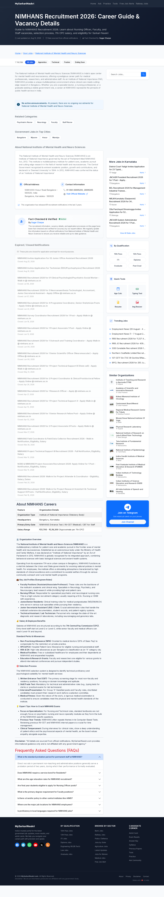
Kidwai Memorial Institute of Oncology (128, 397)
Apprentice (42, 62)
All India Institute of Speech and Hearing (129, 490)
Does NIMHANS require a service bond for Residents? (42, 773)
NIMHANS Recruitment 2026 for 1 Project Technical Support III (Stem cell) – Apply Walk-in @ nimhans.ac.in (57, 367)
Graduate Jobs (66, 854)
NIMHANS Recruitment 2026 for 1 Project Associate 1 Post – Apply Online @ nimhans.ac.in (54, 329)
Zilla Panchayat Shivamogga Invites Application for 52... (125, 210)
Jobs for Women (101, 854)
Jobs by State (100, 842)
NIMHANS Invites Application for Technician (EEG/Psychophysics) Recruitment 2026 (59, 268)
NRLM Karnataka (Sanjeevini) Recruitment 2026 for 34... (122, 200)
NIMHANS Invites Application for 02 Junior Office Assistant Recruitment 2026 (55, 258)
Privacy (128, 876)
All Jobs (30, 62)
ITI (118, 260)
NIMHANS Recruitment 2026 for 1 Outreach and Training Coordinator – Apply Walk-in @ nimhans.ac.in (59, 342)
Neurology (41, 122)
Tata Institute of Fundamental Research (128, 442)
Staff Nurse (67, 122)
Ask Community (135, 860)
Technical (55, 62)
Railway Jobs (142, 3)
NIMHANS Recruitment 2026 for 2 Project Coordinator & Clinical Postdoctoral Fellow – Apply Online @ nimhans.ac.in (59, 380)
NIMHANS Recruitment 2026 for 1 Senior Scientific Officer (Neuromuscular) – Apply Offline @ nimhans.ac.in (58, 354)
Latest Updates (101, 850)
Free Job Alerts (127, 3)
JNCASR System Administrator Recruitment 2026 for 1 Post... (123, 221)
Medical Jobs (100, 858)
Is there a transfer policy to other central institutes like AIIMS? (45, 798)
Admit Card (133, 833)
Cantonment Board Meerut (127, 403)
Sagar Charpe (37, 222)
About (121, 876)
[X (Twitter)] (41, 845)
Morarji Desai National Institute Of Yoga (130, 419)
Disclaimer (137, 876)
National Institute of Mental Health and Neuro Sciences (60, 53)
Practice (107, 3)
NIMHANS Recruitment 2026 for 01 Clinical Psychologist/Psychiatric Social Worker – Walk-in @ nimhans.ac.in (58, 279)
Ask (99, 3)
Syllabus (132, 845)
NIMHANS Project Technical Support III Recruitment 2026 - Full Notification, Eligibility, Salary (59, 452)
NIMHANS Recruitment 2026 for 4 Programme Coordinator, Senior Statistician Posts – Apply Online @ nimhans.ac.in (59, 304)
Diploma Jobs (66, 842)
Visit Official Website (76, 194)
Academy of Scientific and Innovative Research (127, 389)
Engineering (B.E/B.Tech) (70, 846)
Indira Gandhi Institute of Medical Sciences (130, 457)
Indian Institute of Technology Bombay (128, 474)
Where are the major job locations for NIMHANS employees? (45, 804)
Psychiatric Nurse (24, 122)
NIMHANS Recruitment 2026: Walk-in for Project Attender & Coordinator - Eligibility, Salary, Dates (58, 478)
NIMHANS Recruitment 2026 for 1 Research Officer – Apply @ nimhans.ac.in (54, 391)
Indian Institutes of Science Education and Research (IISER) (129, 482)
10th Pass (118, 254)
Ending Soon (80, 62)
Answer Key (133, 841)
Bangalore (21, 137)
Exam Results (134, 837)
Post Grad (137, 266)
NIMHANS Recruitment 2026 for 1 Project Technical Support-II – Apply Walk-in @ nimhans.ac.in (57, 402)
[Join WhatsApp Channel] (29, 845)
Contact (146, 876)
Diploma (137, 260)
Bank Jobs (99, 831)
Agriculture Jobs (101, 846)
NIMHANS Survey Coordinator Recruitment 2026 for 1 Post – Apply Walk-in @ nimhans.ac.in (55, 317)
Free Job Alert (100, 862)
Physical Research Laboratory (128, 427)
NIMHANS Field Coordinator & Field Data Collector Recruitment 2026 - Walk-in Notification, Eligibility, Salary (55, 440)
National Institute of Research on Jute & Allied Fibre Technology (130, 434)
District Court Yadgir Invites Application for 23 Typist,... (127, 168)
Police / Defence (101, 839)
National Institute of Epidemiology (130, 450)
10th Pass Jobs (67, 831)
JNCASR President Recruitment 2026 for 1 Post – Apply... (126, 178)
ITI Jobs (64, 839)
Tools (115, 3)
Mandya (55, 137)
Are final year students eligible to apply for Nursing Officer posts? (47, 785)
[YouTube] (35, 845)
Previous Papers (135, 849)
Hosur (44, 137)
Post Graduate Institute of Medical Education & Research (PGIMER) (130, 465)
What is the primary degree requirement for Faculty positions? (46, 792)
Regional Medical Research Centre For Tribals (130, 411)
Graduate (118, 266)
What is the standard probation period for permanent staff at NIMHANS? (50, 757)
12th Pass (137, 254)
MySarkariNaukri (24, 3)
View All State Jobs (127, 233)
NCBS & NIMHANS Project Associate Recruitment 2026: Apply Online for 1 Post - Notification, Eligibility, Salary (56, 465)
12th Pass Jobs (67, 835)
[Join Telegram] (23, 845)
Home (93, 3)
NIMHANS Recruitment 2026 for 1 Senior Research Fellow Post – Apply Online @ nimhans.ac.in (56, 415)
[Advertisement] (128, 118)
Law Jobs (64, 850)
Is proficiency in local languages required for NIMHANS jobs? (45, 811)
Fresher (67, 62)
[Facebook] (17, 845)
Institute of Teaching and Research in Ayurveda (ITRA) (131, 381)
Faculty (54, 122)
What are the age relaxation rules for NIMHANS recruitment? (45, 779)
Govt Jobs (28, 53)
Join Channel (127, 522)
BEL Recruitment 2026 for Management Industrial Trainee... (127, 189)
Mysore (34, 137)
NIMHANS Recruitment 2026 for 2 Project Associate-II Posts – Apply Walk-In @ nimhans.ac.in (56, 427)
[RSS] (48, 845)
